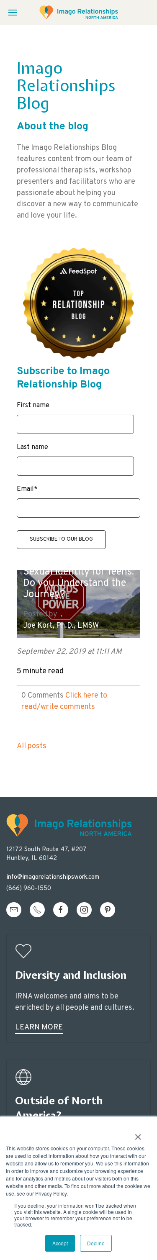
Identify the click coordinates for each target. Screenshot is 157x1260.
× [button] (138, 1134)
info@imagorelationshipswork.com (52, 877)
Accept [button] (60, 1243)
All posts (31, 746)
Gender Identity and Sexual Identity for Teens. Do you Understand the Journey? (78, 577)
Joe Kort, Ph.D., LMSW (61, 626)
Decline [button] (96, 1243)
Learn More (39, 1027)
